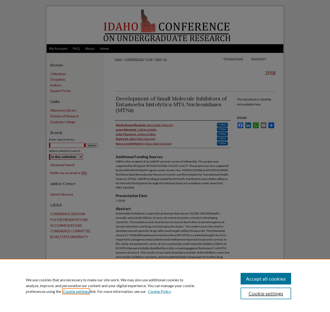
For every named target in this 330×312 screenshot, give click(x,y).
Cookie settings (76, 291)
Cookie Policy (159, 291)
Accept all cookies (266, 279)
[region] (165, 285)
